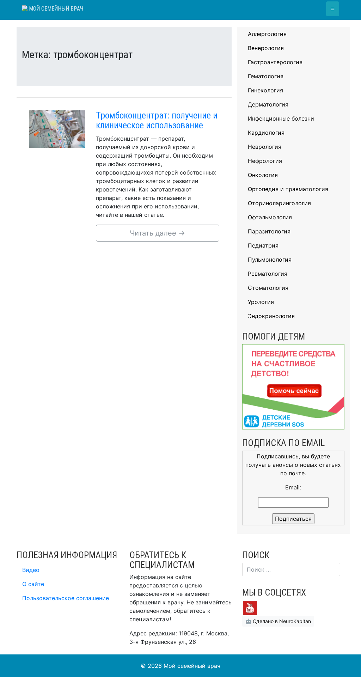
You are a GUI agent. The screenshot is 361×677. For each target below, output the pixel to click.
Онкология (263, 174)
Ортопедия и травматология (288, 189)
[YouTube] (250, 607)
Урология (261, 301)
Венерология (266, 47)
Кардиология (266, 132)
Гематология (265, 76)
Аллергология (267, 33)
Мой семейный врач (55, 8)
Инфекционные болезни (281, 118)
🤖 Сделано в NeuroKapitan (278, 621)
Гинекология (265, 90)
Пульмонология (270, 259)
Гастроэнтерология (275, 62)
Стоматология (268, 287)
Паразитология (269, 231)
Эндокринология (271, 315)
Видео (30, 569)
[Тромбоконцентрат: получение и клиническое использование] (57, 128)
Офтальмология (270, 217)
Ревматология (267, 273)
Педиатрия (263, 245)
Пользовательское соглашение (65, 598)
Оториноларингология (279, 203)
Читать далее (157, 233)
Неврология (264, 146)
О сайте (33, 583)
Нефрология (265, 160)
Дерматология (268, 104)
